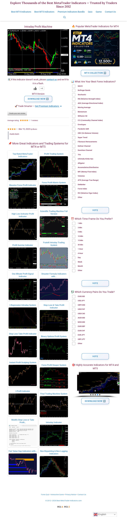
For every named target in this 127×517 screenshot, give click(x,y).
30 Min (80, 245)
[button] (73, 383)
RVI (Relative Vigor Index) (88, 193)
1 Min (80, 223)
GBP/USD (81, 305)
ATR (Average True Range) (88, 180)
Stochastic (82, 95)
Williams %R (82, 116)
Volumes (81, 176)
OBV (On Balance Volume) (88, 133)
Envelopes (82, 125)
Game (99, 11)
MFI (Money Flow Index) (87, 172)
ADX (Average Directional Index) (90, 103)
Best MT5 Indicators (44, 11)
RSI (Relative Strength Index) (89, 99)
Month (80, 266)
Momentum (82, 112)
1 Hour (80, 249)
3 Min (80, 228)
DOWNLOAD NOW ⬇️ (38, 99)
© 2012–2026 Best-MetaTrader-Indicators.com (63, 501)
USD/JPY (81, 301)
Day (79, 258)
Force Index (82, 189)
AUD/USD (81, 318)
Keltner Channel (84, 146)
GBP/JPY (81, 339)
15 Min (80, 240)
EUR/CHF (81, 331)
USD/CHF (81, 309)
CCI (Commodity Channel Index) (90, 120)
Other (80, 197)
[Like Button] (35, 88)
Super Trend (82, 137)
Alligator (81, 163)
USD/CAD (81, 314)
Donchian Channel (85, 150)
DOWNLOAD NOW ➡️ (95, 401)
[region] (95, 385)
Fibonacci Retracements (87, 142)
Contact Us (110, 11)
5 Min (80, 232)
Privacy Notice (70, 495)
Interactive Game (57, 495)
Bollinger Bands (84, 90)
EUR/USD (81, 296)
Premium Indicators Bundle (71, 11)
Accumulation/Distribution (88, 167)
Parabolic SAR (83, 129)
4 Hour (80, 253)
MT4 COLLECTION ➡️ (95, 73)
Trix (79, 155)
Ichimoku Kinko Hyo (85, 159)
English (102, 514)
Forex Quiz (45, 495)
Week (80, 262)
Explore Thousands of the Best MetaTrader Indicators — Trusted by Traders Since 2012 (63, 4)
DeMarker (81, 185)
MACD (80, 86)
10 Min (80, 236)
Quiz (90, 11)
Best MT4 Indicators (21, 11)
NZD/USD (81, 322)
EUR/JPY (81, 335)
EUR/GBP (81, 326)
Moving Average (84, 107)
